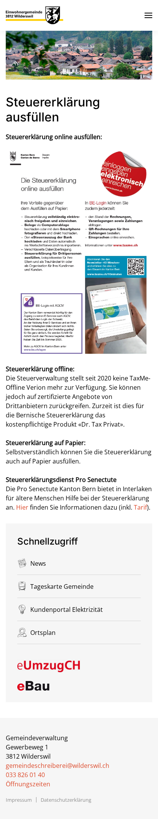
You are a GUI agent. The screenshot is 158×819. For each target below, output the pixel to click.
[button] (148, 15)
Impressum (19, 799)
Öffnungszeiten (28, 784)
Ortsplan (43, 632)
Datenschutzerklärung (66, 799)
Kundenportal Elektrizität (66, 609)
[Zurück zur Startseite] (34, 15)
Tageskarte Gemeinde (62, 586)
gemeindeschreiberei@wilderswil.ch (57, 765)
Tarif (140, 507)
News (38, 563)
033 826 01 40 (25, 775)
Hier (23, 507)
